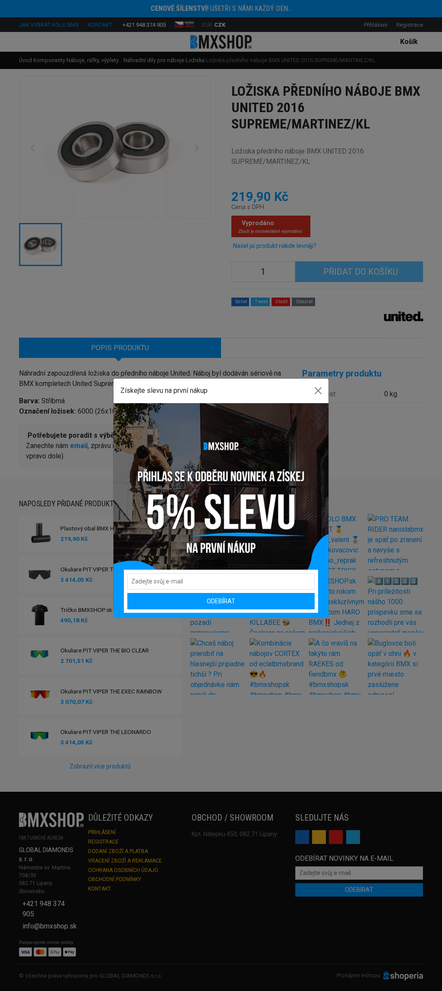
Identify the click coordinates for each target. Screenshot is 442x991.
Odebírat (221, 601)
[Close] (318, 391)
